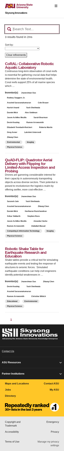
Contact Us (8, 351)
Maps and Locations (17, 383)
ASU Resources (11, 362)
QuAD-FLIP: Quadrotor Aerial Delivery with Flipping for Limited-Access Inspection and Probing (30, 165)
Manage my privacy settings (48, 443)
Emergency (52, 422)
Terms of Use (12, 441)
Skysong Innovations (16, 13)
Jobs (8, 389)
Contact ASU (51, 383)
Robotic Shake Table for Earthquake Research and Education (25, 252)
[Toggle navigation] (56, 6)
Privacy (55, 431)
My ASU (54, 389)
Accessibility (12, 431)
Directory (10, 396)
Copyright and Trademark (13, 424)
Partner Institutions (13, 373)
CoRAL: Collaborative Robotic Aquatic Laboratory (29, 66)
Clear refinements (16, 55)
